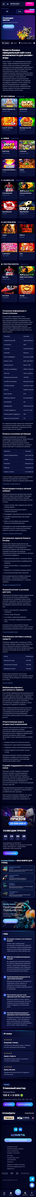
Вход (19, 11)
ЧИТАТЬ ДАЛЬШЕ (24, 1104)
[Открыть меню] (2, 11)
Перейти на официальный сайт (12, 585)
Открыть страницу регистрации (12, 533)
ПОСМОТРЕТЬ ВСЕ (29, 1113)
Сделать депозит (8, 683)
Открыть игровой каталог (10, 632)
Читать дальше (10, 853)
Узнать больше (10, 921)
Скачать (29, 3)
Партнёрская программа (18, 1140)
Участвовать (8, 26)
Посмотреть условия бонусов (11, 484)
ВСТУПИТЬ (9, 1104)
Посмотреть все (20, 96)
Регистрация (30, 11)
